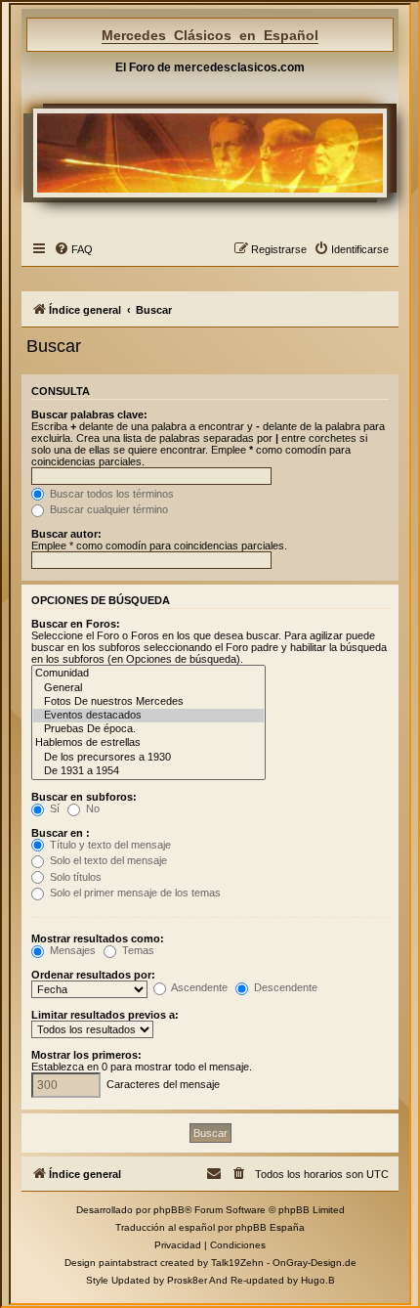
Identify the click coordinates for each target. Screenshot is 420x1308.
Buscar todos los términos (110, 494)
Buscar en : (60, 833)
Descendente (284, 987)
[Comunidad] (148, 673)
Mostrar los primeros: (86, 1055)
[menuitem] (73, 249)
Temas (136, 950)
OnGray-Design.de (315, 1262)
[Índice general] (209, 153)
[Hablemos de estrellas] (148, 743)
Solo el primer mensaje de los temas (134, 892)
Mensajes (71, 950)
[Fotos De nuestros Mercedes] (148, 702)
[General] (148, 688)
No (91, 808)
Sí (53, 808)
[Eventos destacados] (148, 715)
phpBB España (270, 1227)
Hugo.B (318, 1280)
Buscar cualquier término (107, 509)
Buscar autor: (66, 534)
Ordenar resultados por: (93, 975)
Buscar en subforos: (84, 797)
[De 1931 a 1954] (148, 771)
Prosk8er (187, 1280)
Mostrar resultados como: (97, 938)
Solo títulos (74, 877)
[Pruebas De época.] (148, 729)
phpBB (169, 1209)
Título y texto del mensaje (109, 844)
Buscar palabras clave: (89, 414)
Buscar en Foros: (75, 624)
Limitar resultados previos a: (105, 1015)
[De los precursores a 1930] (148, 757)
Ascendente (198, 987)
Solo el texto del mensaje (107, 860)
